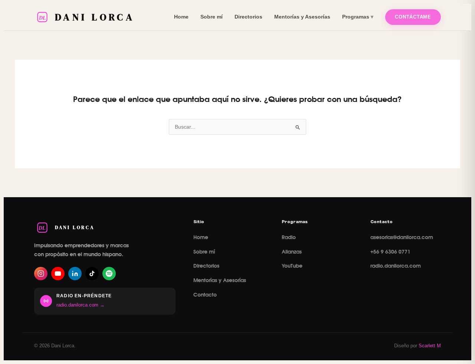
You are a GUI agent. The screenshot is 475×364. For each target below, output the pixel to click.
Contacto (205, 295)
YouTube (292, 266)
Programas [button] (355, 17)
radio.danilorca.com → (80, 305)
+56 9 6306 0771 (390, 252)
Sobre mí (211, 17)
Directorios (248, 17)
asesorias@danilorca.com (401, 237)
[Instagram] (41, 273)
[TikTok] (92, 273)
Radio (289, 237)
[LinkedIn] (75, 273)
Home (181, 17)
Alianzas (292, 252)
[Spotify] (109, 273)
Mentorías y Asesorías (302, 17)
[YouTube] (58, 273)
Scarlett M (430, 345)
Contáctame (413, 17)
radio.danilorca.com (395, 266)
